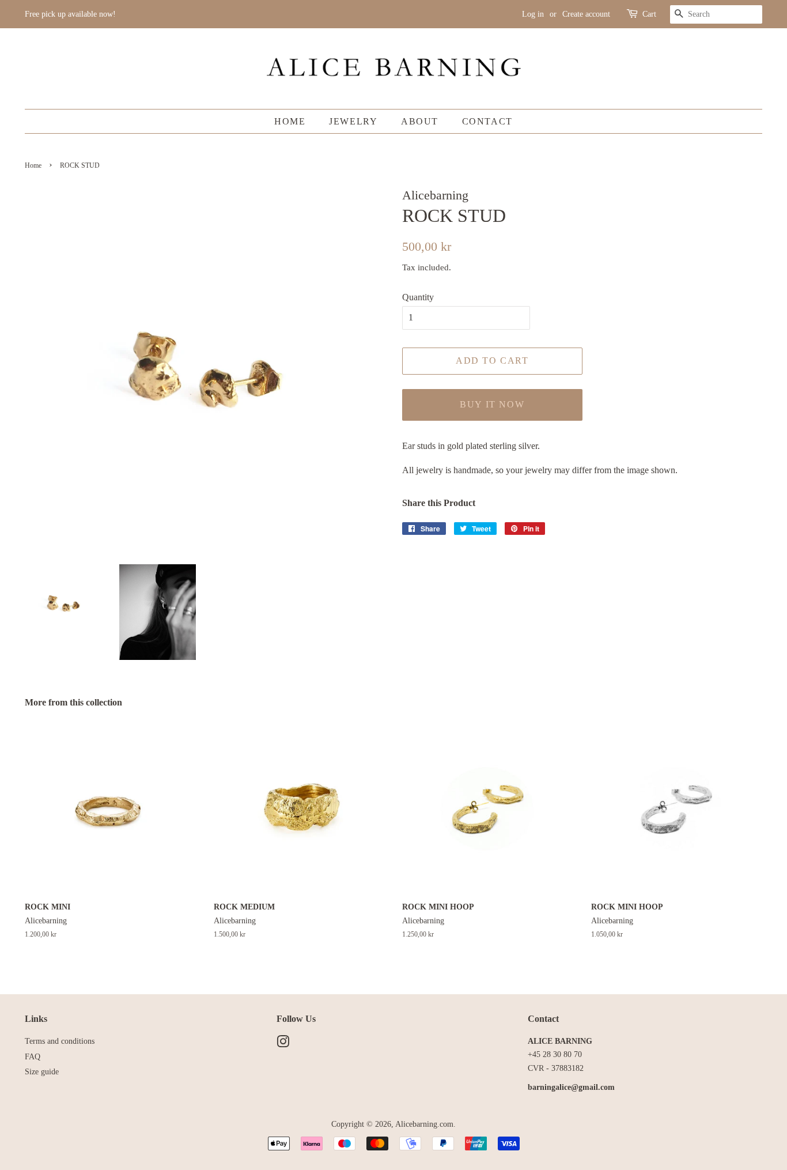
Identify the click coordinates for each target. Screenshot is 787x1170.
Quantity (418, 297)
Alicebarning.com (424, 1124)
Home (289, 121)
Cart (649, 14)
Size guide (42, 1071)
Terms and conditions (59, 1041)
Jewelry (353, 121)
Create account (586, 14)
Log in (533, 14)
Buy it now (492, 404)
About (419, 121)
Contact (487, 121)
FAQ (32, 1056)
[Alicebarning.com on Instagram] (283, 1044)
